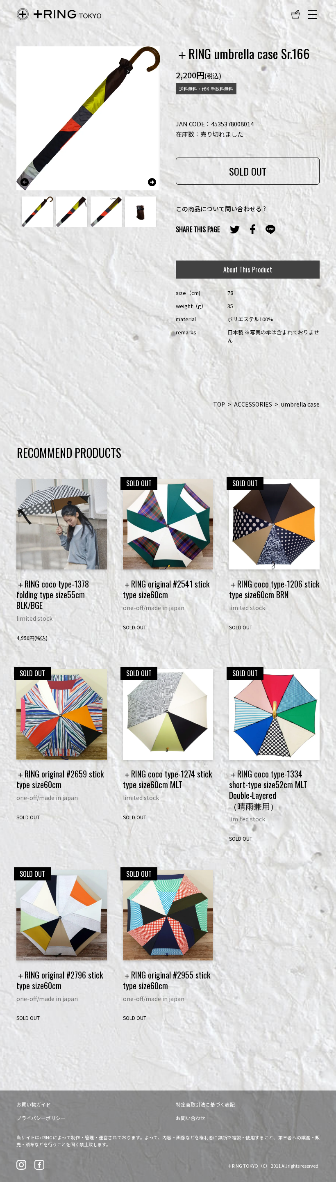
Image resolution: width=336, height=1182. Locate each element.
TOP (219, 404)
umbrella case (300, 404)
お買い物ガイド (33, 1104)
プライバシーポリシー (41, 1117)
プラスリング (59, 14)
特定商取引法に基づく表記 (205, 1104)
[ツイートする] (235, 229)
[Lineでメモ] (270, 229)
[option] (88, 118)
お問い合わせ (190, 1117)
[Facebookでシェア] (252, 229)
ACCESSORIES (253, 404)
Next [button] (152, 182)
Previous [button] (24, 182)
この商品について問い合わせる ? (221, 208)
